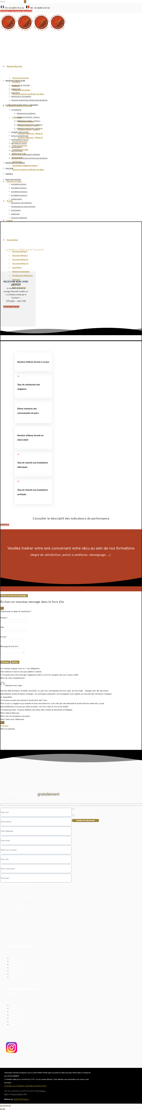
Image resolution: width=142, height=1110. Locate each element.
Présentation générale (26, 113)
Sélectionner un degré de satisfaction (15, 611)
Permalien (4, 726)
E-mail (3, 637)
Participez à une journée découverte (16, 11)
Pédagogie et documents (21, 90)
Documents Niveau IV (20, 263)
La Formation (16, 110)
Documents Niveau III (20, 259)
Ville (2, 627)
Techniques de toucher (20, 78)
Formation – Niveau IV (19, 974)
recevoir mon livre (11, 307)
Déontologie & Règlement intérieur (25, 165)
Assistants (15, 93)
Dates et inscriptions (19, 136)
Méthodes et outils (19, 143)
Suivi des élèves (12, 240)
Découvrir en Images (14, 181)
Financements (16, 147)
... (3, 722)
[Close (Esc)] (1, 1105)
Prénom (4, 618)
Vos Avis (10, 201)
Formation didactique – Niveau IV (30, 137)
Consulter (4, 525)
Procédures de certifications (22, 275)
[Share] (4, 1105)
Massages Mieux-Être (14, 66)
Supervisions (16, 267)
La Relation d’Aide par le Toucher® (19, 106)
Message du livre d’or (9, 646)
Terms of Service (17, 1094)
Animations (15, 214)
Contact (9, 220)
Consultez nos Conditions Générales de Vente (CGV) (25, 1086)
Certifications (17, 151)
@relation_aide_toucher (26, 1052)
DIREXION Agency (21, 1099)
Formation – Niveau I (18, 964)
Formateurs (16, 82)
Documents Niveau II (20, 255)
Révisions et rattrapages (20, 271)
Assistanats (16, 279)
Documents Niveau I (19, 251)
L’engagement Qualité (20, 139)
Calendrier (14, 977)
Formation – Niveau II (18, 968)
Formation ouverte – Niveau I (28, 117)
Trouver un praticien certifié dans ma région (28, 94)
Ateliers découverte (17, 961)
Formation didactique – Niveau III (30, 133)
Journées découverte (20, 132)
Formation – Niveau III (19, 971)
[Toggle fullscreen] (7, 1105)
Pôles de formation (19, 218)
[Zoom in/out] (9, 1105)
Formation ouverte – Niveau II (28, 121)
